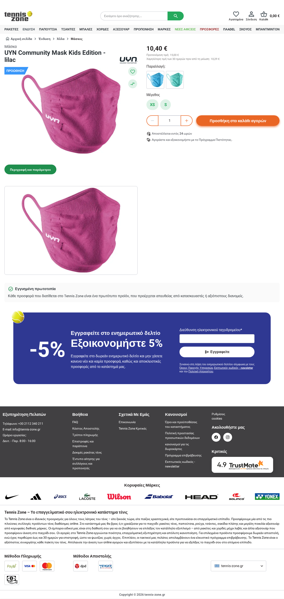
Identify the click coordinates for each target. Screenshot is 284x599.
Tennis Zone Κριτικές (133, 428)
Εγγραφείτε (220, 352)
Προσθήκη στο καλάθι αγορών (238, 120)
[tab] (30, 169)
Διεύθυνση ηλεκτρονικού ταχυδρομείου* (210, 330)
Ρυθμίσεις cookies (216, 416)
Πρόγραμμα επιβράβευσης (183, 455)
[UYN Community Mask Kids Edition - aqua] (175, 80)
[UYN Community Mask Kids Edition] (155, 80)
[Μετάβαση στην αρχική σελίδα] (18, 16)
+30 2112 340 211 (33, 3)
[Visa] (29, 566)
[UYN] (129, 60)
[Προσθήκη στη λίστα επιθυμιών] (132, 71)
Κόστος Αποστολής (85, 428)
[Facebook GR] (216, 437)
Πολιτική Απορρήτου (200, 371)
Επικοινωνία (127, 422)
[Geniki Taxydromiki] (105, 566)
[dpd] (80, 566)
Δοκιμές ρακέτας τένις (87, 452)
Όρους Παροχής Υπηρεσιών (196, 367)
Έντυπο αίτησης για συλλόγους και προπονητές (86, 463)
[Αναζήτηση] (176, 16)
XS (152, 104)
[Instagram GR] (227, 437)
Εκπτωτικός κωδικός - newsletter (233, 367)
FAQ (75, 422)
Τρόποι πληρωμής (85, 435)
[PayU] (11, 566)
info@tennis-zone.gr (26, 429)
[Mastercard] (47, 566)
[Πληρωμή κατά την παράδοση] (11, 579)
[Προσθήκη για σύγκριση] (132, 83)
